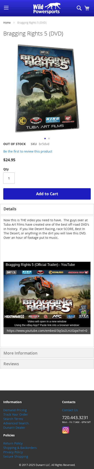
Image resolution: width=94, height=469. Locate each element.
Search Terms (13, 419)
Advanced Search (16, 423)
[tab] (47, 209)
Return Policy (13, 443)
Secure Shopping (15, 456)
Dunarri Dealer (14, 427)
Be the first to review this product (27, 151)
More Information (20, 353)
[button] (45, 138)
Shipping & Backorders (20, 448)
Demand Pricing (15, 410)
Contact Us (70, 410)
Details (9, 208)
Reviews (11, 363)
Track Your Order (15, 414)
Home (7, 22)
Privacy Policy (13, 452)
